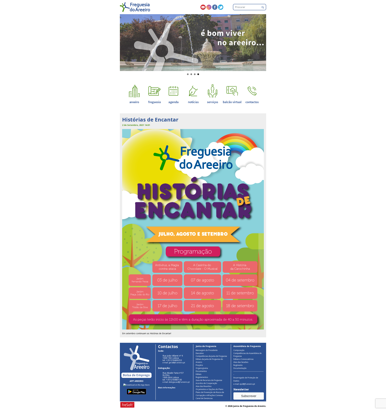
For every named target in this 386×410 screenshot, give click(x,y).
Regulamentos (202, 377)
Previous (114, 42)
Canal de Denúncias (204, 398)
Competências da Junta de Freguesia (211, 356)
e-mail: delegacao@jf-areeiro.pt (176, 382)
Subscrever (248, 396)
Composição (238, 350)
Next (271, 42)
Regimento (238, 365)
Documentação (240, 368)
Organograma (202, 368)
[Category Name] (173, 93)
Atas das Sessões (240, 362)
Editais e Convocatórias (243, 359)
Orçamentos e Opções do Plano (209, 389)
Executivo (200, 353)
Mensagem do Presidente (207, 350)
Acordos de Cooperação (206, 383)
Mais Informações (166, 387)
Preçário (199, 365)
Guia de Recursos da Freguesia (209, 380)
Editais (198, 374)
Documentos (201, 371)
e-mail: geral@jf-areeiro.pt (174, 362)
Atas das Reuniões (203, 386)
